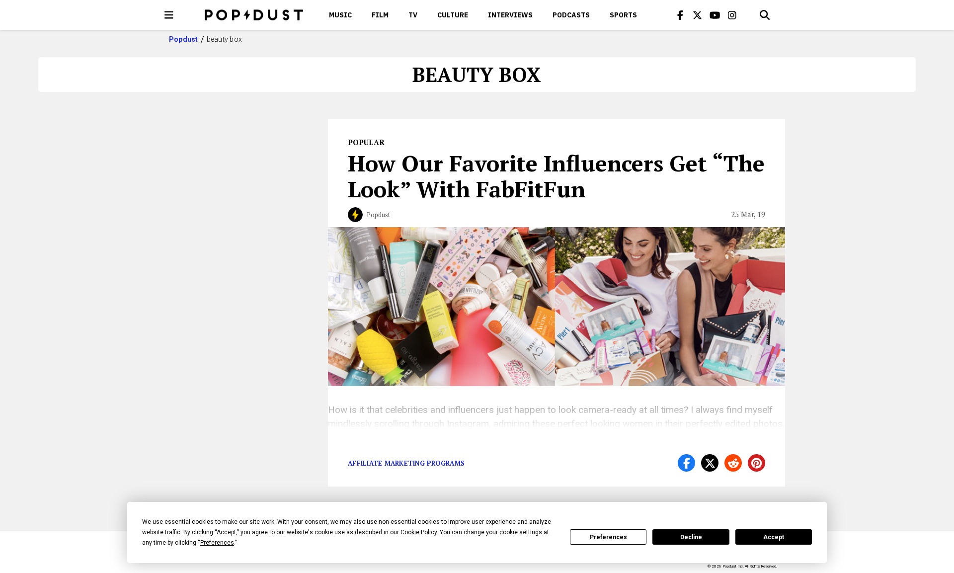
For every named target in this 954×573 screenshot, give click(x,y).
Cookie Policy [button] (418, 532)
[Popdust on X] (697, 15)
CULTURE (452, 14)
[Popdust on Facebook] (680, 15)
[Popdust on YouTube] (715, 15)
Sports (623, 14)
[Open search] (765, 15)
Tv (412, 14)
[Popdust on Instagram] (732, 15)
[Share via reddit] (733, 463)
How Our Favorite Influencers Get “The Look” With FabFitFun (556, 176)
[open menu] (169, 15)
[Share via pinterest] (756, 463)
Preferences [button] (217, 542)
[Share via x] (709, 463)
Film (380, 14)
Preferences (608, 537)
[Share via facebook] (686, 463)
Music (340, 14)
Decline (691, 537)
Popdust (183, 39)
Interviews (510, 14)
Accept (773, 537)
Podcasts (571, 14)
